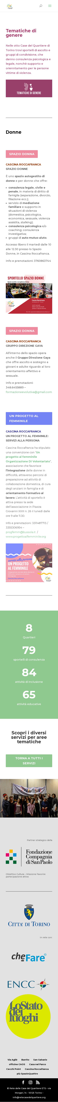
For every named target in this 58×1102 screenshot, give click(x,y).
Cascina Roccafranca (37, 1069)
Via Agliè (12, 1059)
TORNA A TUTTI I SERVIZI (29, 760)
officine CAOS (17, 1064)
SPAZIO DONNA (21, 154)
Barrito (25, 1059)
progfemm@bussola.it (21, 532)
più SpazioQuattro (27, 1073)
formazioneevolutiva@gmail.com (29, 392)
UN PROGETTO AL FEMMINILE (23, 418)
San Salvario (40, 1059)
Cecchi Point (13, 1069)
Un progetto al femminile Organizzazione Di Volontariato (28, 457)
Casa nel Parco (37, 1064)
